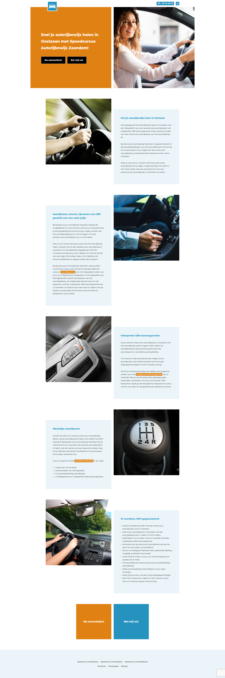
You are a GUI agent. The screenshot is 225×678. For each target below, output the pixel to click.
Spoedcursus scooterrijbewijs (136, 662)
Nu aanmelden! (93, 621)
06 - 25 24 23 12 (165, 3)
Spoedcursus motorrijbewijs (111, 662)
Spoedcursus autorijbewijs (87, 662)
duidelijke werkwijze (84, 461)
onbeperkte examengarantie (149, 374)
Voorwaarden (113, 666)
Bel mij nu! (131, 621)
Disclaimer (102, 666)
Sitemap (124, 666)
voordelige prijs (68, 272)
